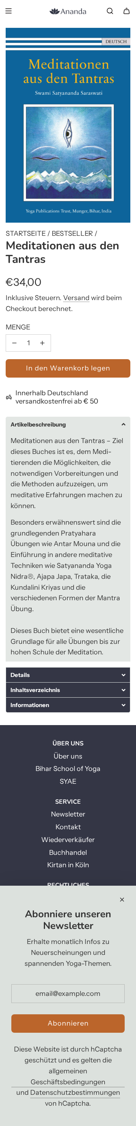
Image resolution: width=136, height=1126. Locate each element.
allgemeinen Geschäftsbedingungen (68, 1076)
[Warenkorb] (126, 11)
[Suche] (110, 11)
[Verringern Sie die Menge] (14, 343)
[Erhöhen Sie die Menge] (42, 343)
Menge (18, 327)
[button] (68, 424)
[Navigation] (8, 11)
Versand (76, 298)
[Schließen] (122, 899)
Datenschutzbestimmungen (75, 1092)
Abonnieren (68, 1023)
